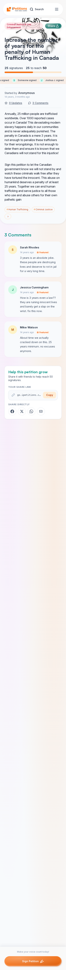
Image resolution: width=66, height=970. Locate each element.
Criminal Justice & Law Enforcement (19, 26)
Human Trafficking (17, 209)
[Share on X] (22, 411)
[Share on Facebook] (12, 411)
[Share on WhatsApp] (31, 411)
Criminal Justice (43, 209)
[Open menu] (57, 9)
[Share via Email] (41, 411)
